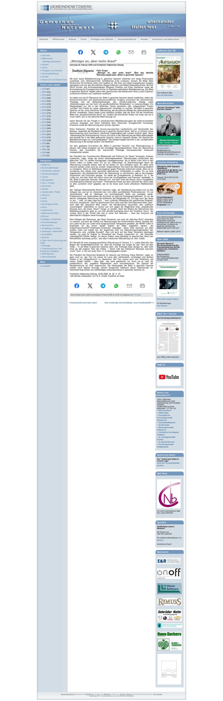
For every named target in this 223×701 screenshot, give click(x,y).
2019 (44, 110)
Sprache (45, 237)
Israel (44, 198)
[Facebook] (80, 54)
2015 (44, 122)
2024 (44, 95)
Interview (46, 195)
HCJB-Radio (164, 425)
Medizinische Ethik (50, 213)
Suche (83, 39)
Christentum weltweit (51, 171)
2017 (44, 116)
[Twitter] (93, 54)
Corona (45, 177)
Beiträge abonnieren (52, 62)
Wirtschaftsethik (49, 257)
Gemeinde (46, 186)
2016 (44, 119)
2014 (44, 125)
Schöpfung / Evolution (51, 228)
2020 (44, 107)
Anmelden (46, 266)
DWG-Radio (164, 413)
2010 (44, 137)
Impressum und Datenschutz (165, 39)
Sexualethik (47, 234)
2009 (44, 140)
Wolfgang (107, 694)
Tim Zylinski (157, 694)
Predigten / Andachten (51, 219)
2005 (44, 153)
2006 (44, 149)
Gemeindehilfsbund (127, 39)
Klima (44, 207)
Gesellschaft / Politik (51, 192)
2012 (44, 131)
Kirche (44, 201)
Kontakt (144, 39)
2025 (44, 92)
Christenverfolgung (50, 174)
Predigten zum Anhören (102, 39)
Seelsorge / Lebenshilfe (52, 231)
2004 (44, 156)
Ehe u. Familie (48, 183)
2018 (44, 113)
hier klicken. (162, 306)
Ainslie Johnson (126, 694)
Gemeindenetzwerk (71, 6)
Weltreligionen (48, 254)
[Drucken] (143, 54)
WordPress (90, 694)
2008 (44, 143)
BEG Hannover (165, 410)
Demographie (47, 180)
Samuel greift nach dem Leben (84, 303)
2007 (44, 146)
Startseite (43, 39)
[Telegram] (105, 54)
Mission (45, 216)
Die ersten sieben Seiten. (168, 299)
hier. (169, 205)
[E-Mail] (131, 54)
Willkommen (58, 39)
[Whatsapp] (118, 54)
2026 (44, 89)
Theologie (137, 295)
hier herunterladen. (165, 95)
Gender (45, 189)
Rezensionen (47, 225)
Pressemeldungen (49, 222)
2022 (44, 101)
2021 (44, 104)
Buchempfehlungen (50, 168)
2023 (44, 98)
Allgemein (46, 165)
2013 (44, 128)
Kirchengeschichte (50, 204)
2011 (44, 134)
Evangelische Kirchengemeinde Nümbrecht (164, 417)
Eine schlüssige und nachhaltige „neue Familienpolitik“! (128, 303)
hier (176, 154)
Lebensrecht (47, 210)
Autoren (72, 39)
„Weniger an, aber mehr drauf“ (93, 61)
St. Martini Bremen (167, 442)
